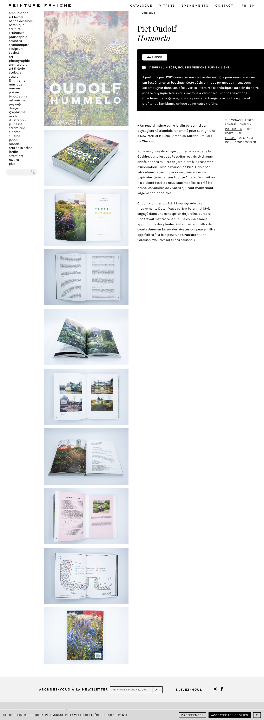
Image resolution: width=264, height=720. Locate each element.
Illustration (17, 120)
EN (252, 5)
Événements (195, 5)
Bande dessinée (21, 21)
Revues (14, 160)
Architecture (18, 64)
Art (11, 57)
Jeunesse (15, 124)
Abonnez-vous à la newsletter (73, 689)
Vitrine (167, 5)
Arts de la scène (20, 148)
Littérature (16, 33)
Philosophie (18, 37)
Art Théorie (17, 68)
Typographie (18, 96)
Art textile (16, 17)
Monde (14, 144)
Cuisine (14, 136)
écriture (15, 29)
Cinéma (14, 132)
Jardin (13, 152)
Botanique (16, 25)
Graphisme (17, 112)
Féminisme (17, 80)
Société (14, 53)
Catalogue (141, 5)
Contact (224, 5)
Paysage (15, 104)
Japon (13, 140)
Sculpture (16, 49)
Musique (15, 84)
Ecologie (15, 72)
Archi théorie (18, 13)
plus (12, 164)
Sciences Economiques (19, 43)
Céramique (17, 128)
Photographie (19, 61)
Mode (13, 116)
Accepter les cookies (229, 715)
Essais (13, 76)
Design (14, 108)
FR (244, 5)
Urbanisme (17, 100)
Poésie (14, 92)
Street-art (16, 156)
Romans (15, 88)
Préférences (192, 715)
